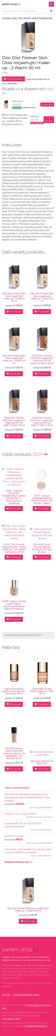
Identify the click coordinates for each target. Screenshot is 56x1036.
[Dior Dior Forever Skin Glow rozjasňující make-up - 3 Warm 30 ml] (14, 339)
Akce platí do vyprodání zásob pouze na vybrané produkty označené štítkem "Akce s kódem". (27, 797)
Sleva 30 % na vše (14, 836)
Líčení (14, 18)
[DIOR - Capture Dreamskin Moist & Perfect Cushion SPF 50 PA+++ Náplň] (42, 479)
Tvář (20, 18)
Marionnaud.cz (32, 843)
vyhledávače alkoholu (35, 1026)
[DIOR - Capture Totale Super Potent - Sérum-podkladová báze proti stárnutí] (14, 585)
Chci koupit (15, 311)
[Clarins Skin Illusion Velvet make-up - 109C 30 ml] (42, 672)
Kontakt (6, 994)
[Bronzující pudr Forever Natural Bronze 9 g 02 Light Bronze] (42, 534)
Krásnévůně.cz (33, 817)
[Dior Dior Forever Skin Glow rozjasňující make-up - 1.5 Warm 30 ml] (14, 277)
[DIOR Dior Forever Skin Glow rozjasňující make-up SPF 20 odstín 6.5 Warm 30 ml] (42, 339)
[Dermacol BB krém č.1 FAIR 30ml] (42, 753)
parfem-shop (11, 4)
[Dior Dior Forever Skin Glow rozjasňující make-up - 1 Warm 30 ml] (42, 277)
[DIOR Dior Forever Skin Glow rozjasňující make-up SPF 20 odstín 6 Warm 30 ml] (14, 401)
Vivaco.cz (34, 830)
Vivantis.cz (33, 808)
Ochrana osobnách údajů (26, 994)
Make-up (27, 18)
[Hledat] (51, 10)
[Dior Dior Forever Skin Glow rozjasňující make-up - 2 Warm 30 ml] (28, 891)
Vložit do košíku (14, 79)
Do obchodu (47, 104)
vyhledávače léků (11, 1018)
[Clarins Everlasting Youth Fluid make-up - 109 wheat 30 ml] (14, 672)
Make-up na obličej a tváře (42, 18)
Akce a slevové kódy (17, 787)
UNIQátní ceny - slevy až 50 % (20, 814)
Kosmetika (7, 18)
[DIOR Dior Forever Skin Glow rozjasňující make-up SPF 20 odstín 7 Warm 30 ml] (42, 401)
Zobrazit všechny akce (18, 862)
